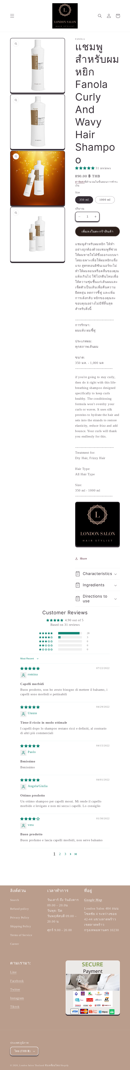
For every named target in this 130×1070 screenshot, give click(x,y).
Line (13, 972)
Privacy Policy (19, 917)
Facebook (17, 981)
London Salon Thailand (31, 1065)
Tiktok (14, 1006)
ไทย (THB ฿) (22, 1051)
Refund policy (19, 908)
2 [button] (60, 854)
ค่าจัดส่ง (80, 182)
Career (14, 943)
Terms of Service (21, 935)
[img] (30, 668)
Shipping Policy (20, 926)
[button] (12, 15)
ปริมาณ (79, 208)
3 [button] (65, 854)
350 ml (84, 199)
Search (14, 900)
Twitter (15, 989)
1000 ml (105, 199)
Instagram (17, 998)
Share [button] (83, 558)
